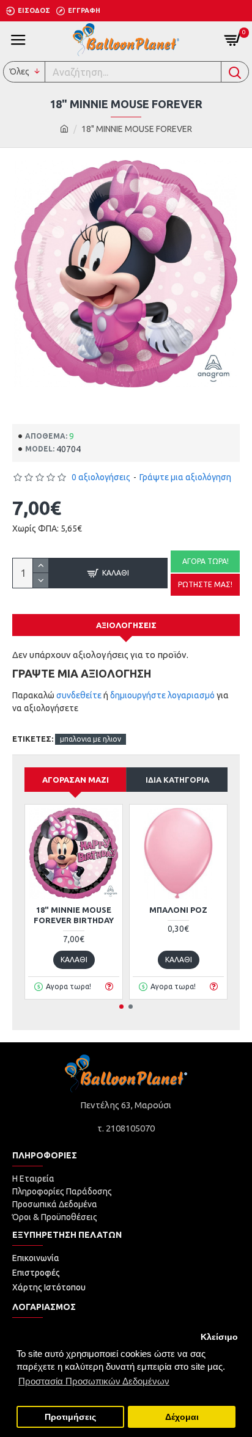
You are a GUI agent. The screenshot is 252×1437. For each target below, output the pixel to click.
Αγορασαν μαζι (75, 779)
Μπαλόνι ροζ (178, 909)
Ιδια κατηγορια (177, 779)
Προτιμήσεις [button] (70, 1417)
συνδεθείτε (79, 695)
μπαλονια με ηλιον (90, 739)
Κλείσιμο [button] (219, 1337)
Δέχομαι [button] (182, 1417)
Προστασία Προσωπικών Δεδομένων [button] (93, 1381)
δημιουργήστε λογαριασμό (162, 695)
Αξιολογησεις (126, 625)
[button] (121, 1006)
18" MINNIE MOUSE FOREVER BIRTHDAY (74, 914)
